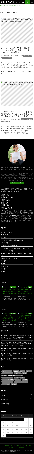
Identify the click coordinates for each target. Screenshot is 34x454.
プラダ (6, 202)
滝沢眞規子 (18, 379)
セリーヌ (6, 205)
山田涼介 (22, 377)
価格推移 (24, 373)
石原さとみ (17, 373)
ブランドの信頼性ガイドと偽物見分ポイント (15, 248)
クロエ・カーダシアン (7, 381)
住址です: (22, 169)
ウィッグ (4, 234)
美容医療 (4, 266)
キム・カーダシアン (6, 57)
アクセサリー (6, 232)
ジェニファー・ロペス (7, 377)
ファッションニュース (9, 245)
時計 (4, 261)
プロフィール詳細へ (17, 183)
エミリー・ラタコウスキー (21, 381)
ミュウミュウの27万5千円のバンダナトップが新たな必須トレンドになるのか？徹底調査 (17, 50)
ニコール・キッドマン (27, 119)
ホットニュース (7, 251)
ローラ (16, 377)
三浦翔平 (14, 384)
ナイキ (6, 204)
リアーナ (29, 371)
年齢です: (17, 167)
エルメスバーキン (28, 55)
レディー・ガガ (5, 384)
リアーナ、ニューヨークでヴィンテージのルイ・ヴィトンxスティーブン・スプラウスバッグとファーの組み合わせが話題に (17, 337)
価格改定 (16, 371)
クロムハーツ (9, 208)
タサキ (4, 237)
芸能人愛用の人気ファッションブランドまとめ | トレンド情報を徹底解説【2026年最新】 (13, 2)
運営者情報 (21, 447)
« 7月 (2, 438)
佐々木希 (25, 379)
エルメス (6, 196)
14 (16, 119)
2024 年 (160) (5, 404)
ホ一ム (2, 445)
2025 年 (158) (5, 399)
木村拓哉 (22, 371)
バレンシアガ (8, 207)
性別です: (25, 167)
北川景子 (20, 375)
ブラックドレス (6, 121)
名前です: (3, 167)
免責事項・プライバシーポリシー (13, 445)
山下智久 (4, 375)
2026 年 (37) (4, 395)
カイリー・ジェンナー (7, 373)
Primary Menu (32, 2)
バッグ (20, 55)
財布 (4, 269)
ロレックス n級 (8, 197)
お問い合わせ (25, 445)
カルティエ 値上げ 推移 (7, 379)
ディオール (7, 200)
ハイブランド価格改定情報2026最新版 (13, 240)
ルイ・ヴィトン (12, 375)
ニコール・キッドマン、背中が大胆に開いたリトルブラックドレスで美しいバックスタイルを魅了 (16, 114)
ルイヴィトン (8, 194)
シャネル (6, 199)
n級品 (14, 215)
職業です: (3, 169)
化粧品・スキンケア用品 (9, 258)
